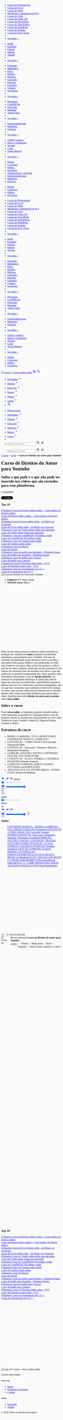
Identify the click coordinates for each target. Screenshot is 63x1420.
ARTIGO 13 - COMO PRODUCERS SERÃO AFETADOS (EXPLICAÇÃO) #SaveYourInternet (33, 864)
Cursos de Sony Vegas (18, 33)
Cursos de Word (15, 10)
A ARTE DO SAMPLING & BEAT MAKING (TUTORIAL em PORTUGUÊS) (29, 852)
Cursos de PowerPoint (18, 21)
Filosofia (11, 82)
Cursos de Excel (15, 8)
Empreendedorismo (16, 123)
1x (2, 790)
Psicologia (12, 170)
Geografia (12, 79)
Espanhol (11, 46)
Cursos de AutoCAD (17, 19)
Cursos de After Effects (18, 24)
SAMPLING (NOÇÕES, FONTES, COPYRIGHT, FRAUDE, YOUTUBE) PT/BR (31, 840)
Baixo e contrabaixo (17, 142)
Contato (11, 1392)
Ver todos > (13, 38)
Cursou (4, 455)
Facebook (12, 1404)
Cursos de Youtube (16, 30)
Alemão (11, 55)
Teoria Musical (14, 151)
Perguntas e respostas (17, 1389)
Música (12, 396)
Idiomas (13, 383)
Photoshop (12, 101)
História (11, 74)
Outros (12, 436)
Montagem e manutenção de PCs (23, 13)
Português (12, 65)
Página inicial (13, 410)
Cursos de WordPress (17, 27)
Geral (13, 455)
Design (12, 392)
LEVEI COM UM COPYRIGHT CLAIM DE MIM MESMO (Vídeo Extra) (34, 858)
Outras (12, 401)
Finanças (11, 129)
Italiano (11, 52)
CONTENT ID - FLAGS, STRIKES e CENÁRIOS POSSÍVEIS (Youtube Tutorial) (31, 846)
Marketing (12, 126)
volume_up (3, 786)
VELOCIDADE (17, 934)
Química (11, 88)
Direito (10, 162)
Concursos (12, 164)
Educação (13, 388)
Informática (14, 379)
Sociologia (12, 90)
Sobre (10, 1386)
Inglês (10, 43)
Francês (11, 49)
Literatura (12, 85)
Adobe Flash (13, 112)
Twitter (10, 1407)
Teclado (11, 145)
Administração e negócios (19, 173)
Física (10, 71)
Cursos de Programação (18, 5)
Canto (10, 148)
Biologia (11, 77)
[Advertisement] (31, 618)
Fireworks (12, 107)
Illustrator (12, 110)
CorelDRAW (13, 104)
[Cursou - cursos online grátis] (16, 372)
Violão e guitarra (15, 140)
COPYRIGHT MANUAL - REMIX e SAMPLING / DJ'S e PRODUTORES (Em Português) (33, 828)
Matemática (13, 68)
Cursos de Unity (15, 16)
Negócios (13, 428)
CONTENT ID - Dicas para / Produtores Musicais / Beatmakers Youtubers (31, 836)
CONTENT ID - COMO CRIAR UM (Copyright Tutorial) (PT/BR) (34, 832)
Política (11, 167)
